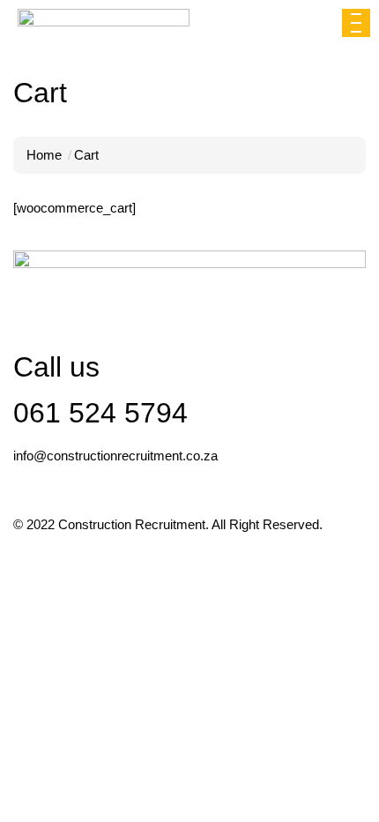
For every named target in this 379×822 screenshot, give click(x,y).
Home (44, 154)
